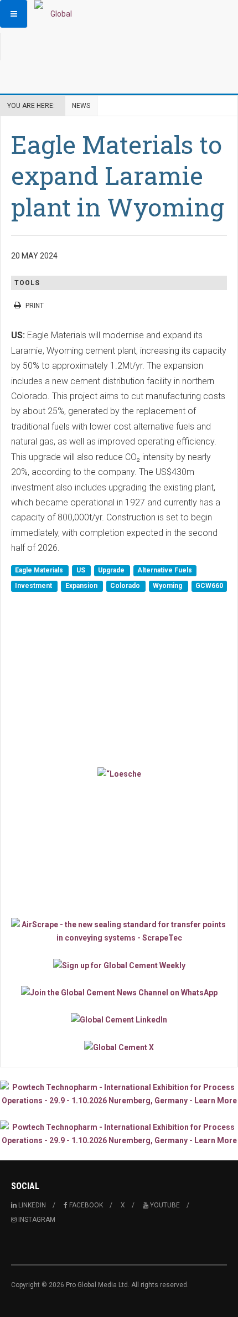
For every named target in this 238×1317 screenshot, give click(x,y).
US (81, 571)
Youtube (164, 1205)
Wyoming (168, 586)
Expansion (82, 586)
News (81, 106)
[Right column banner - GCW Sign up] (119, 965)
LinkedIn (31, 1205)
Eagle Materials (40, 571)
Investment (34, 586)
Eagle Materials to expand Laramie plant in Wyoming (117, 175)
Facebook (85, 1205)
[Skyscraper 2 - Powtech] (119, 1133)
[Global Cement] (56, 14)
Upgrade (112, 571)
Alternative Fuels (164, 571)
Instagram (36, 1219)
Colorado (126, 586)
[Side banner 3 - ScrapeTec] (119, 931)
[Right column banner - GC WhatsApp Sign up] (119, 992)
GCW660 (209, 586)
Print (34, 305)
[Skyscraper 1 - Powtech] (119, 1094)
